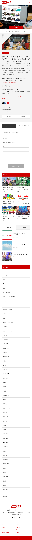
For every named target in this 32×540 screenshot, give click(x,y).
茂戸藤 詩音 (6, 464)
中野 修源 (5, 343)
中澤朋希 (5, 339)
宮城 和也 (5, 378)
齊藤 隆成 (5, 489)
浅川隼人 (5, 404)
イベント (5, 301)
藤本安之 (5, 472)
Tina (4, 288)
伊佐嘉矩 (5, 352)
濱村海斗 (5, 429)
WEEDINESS (6, 292)
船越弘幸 (5, 459)
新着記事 (9, 227)
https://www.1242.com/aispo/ (9, 82)
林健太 (4, 399)
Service (3, 527)
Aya (4, 279)
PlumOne (5, 283)
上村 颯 (5, 335)
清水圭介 (5, 412)
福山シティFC (6, 451)
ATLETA (5, 275)
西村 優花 (5, 476)
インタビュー (6, 305)
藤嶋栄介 (5, 468)
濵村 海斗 (5, 434)
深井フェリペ (6, 408)
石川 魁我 (5, 442)
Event (17, 524)
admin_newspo (9, 107)
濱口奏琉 (5, 425)
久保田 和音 (6, 348)
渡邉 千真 (5, 416)
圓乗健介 (5, 365)
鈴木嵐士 (5, 485)
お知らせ (5, 53)
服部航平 (5, 386)
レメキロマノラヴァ (8, 331)
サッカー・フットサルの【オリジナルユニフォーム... (9, 218)
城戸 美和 (5, 369)
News (3, 524)
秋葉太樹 (5, 455)
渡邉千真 (5, 421)
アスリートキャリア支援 (9, 296)
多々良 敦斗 (6, 373)
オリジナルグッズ (7, 309)
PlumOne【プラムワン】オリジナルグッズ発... (22, 189)
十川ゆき (5, 361)
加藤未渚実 (6, 356)
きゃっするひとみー (8, 322)
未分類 (4, 391)
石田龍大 (5, 446)
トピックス (23, 227)
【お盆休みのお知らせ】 (23, 203)
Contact (18, 532)
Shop (17, 529)
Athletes (18, 527)
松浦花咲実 (6, 395)
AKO (4, 271)
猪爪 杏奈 (9, 109)
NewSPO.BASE (5, 532)
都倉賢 (4, 481)
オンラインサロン (7, 313)
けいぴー (5, 326)
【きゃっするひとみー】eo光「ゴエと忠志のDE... (9, 189)
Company (4, 529)
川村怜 (4, 382)
